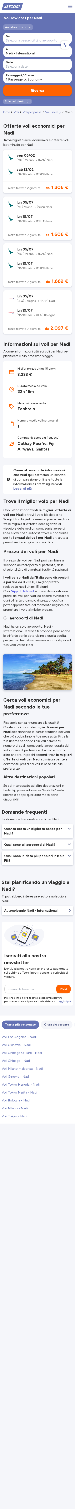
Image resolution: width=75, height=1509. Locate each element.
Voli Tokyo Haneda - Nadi (21, 1084)
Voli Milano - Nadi (15, 1108)
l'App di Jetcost (22, 591)
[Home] (12, 6)
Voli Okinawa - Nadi (16, 1045)
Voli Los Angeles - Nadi (19, 1037)
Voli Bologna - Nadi (16, 1100)
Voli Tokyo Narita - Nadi (19, 1092)
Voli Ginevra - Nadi (15, 1077)
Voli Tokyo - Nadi (14, 1116)
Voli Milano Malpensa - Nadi (22, 1069)
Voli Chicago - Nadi (16, 1061)
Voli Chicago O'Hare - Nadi (22, 1053)
